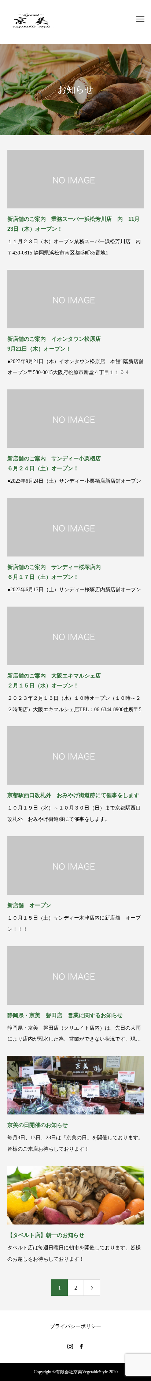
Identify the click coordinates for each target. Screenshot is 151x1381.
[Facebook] (81, 1346)
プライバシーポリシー (75, 1326)
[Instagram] (70, 1346)
